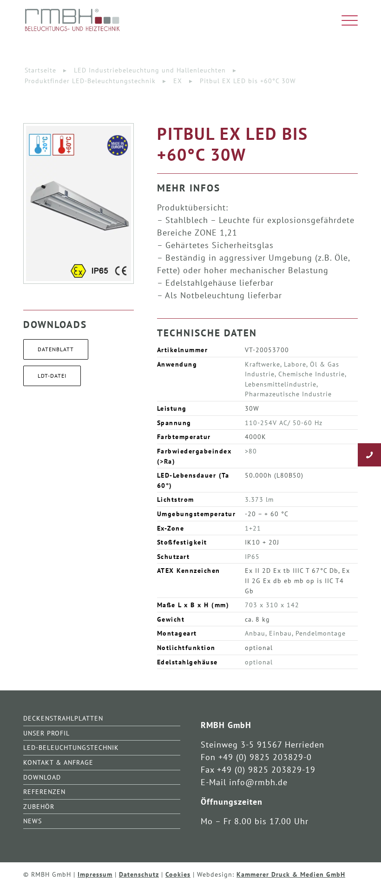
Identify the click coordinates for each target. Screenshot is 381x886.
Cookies (177, 874)
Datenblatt (56, 349)
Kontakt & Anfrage (58, 762)
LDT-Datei (52, 375)
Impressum (95, 874)
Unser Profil (46, 732)
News (32, 820)
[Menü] (345, 21)
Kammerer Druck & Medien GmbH (290, 874)
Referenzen (44, 791)
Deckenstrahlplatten (63, 718)
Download (42, 777)
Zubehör (38, 806)
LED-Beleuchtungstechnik (71, 747)
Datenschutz (139, 874)
